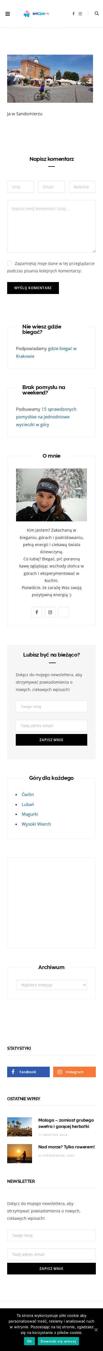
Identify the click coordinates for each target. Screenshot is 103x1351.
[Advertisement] (52, 901)
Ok (29, 1341)
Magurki (30, 814)
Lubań (28, 804)
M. (19, 28)
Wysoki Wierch (36, 824)
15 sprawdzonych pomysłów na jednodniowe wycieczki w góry (46, 416)
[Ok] (96, 1330)
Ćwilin (28, 794)
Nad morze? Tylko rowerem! (66, 1147)
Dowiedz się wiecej (58, 1341)
